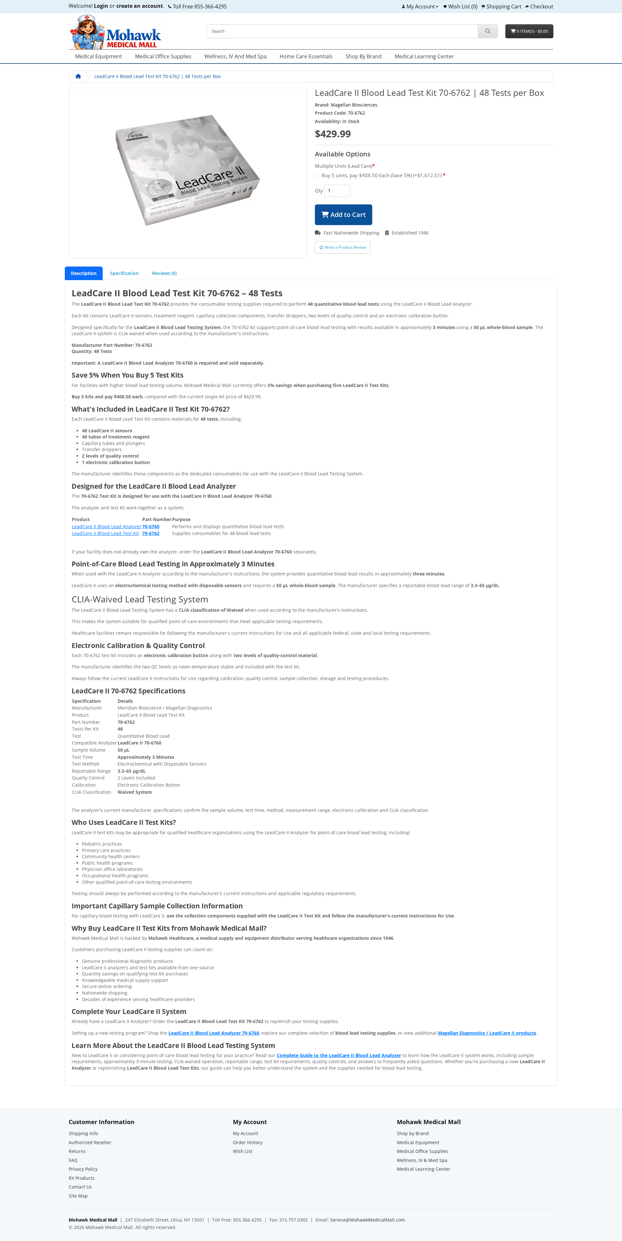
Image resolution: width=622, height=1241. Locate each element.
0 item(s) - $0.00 (532, 31)
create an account (139, 5)
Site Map (78, 1196)
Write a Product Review (345, 247)
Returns (77, 1151)
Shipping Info (83, 1133)
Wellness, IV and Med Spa (235, 56)
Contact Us (80, 1187)
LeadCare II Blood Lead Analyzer (107, 526)
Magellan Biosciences (354, 105)
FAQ (73, 1160)
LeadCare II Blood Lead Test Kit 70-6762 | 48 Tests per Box (157, 76)
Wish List (242, 1151)
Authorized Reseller (90, 1142)
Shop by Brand (364, 56)
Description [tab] (84, 273)
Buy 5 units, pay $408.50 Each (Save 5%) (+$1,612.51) (382, 175)
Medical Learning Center (424, 56)
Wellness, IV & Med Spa (422, 1160)
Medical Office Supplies (163, 56)
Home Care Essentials (306, 56)
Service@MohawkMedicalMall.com (367, 1220)
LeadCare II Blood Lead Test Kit (105, 533)
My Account (245, 1133)
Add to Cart (347, 214)
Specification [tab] (124, 273)
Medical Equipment (98, 56)
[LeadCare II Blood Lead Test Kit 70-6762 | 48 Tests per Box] (188, 172)
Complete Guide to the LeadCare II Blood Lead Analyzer (339, 1055)
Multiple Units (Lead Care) (343, 166)
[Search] (487, 31)
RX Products (82, 1178)
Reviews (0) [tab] (164, 273)
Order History (247, 1142)
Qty (319, 190)
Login (101, 5)
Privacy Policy (83, 1169)
